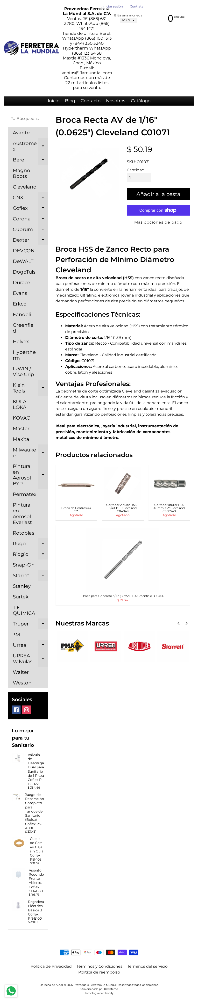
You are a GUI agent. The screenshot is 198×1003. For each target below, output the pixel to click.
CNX (30, 199)
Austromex (30, 146)
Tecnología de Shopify (99, 993)
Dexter (30, 241)
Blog (70, 100)
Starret (30, 577)
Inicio (53, 100)
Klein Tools (30, 388)
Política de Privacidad (51, 966)
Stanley (22, 586)
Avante (21, 133)
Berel (30, 161)
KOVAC (21, 418)
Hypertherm (24, 355)
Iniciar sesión (112, 6)
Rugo (30, 545)
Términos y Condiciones (99, 966)
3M (16, 634)
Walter (21, 672)
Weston (22, 683)
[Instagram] (26, 709)
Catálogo (140, 100)
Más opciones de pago (158, 222)
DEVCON (24, 251)
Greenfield (24, 328)
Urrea (30, 646)
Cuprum (30, 230)
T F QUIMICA (24, 610)
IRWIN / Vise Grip (23, 371)
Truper (30, 625)
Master (21, 428)
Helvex (21, 341)
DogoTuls (24, 272)
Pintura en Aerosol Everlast (22, 513)
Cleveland (25, 187)
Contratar (137, 6)
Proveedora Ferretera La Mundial (95, 985)
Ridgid (30, 555)
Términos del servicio (147, 966)
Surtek (20, 597)
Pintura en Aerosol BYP (30, 475)
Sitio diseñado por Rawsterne (99, 989)
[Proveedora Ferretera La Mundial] (31, 48)
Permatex (24, 494)
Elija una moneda (128, 15)
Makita (21, 439)
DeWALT (23, 261)
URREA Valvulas (30, 659)
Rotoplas (23, 533)
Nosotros (115, 100)
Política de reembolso (99, 972)
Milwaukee (30, 453)
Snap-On (24, 565)
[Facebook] (16, 709)
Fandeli (22, 314)
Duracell (23, 282)
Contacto (90, 100)
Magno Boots (21, 173)
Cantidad (135, 170)
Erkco (20, 304)
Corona (30, 220)
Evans (20, 293)
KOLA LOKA (19, 404)
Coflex (30, 209)
